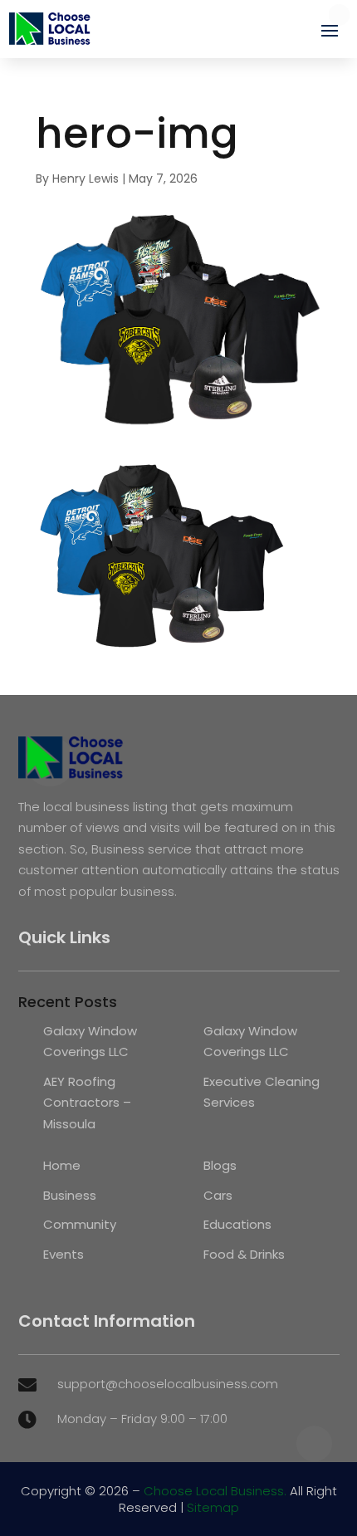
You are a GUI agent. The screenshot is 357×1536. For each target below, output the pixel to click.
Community (79, 1224)
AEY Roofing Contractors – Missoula (87, 1102)
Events (63, 1254)
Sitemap (213, 1507)
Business (69, 1195)
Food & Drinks (244, 1254)
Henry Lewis (85, 178)
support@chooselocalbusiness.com (167, 1383)
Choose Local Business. (215, 1490)
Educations (237, 1224)
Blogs (220, 1165)
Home (62, 1165)
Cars (217, 1195)
